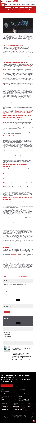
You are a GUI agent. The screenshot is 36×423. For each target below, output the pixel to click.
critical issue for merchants (16, 254)
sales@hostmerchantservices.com (24, 393)
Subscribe (18, 323)
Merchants (18, 4)
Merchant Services (7, 332)
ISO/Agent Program (17, 404)
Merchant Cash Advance (5, 409)
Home (11, 4)
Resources (32, 4)
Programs (27, 4)
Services (14, 4)
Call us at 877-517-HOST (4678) (17, 379)
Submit (18, 299)
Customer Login (30, 404)
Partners (23, 4)
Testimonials (30, 407)
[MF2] (32, 65)
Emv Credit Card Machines (6, 407)
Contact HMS (7, 311)
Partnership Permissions (18, 409)
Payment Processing (7, 334)
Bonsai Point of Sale (5, 406)
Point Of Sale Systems (7, 336)
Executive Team (30, 406)
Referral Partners (16, 406)
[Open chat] (34, 421)
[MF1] (16, 49)
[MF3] (5, 113)
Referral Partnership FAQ (18, 407)
